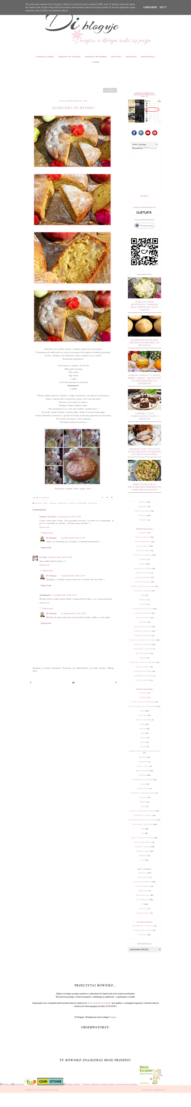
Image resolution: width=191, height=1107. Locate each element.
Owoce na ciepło (142, 617)
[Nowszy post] (30, 682)
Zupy (143, 860)
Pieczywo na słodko (143, 626)
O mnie (95, 62)
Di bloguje (51, 537)
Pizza (143, 806)
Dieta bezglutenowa (142, 882)
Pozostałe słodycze (143, 644)
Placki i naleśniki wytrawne (143, 811)
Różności (143, 520)
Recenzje (131, 57)
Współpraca (148, 57)
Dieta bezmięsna (143, 886)
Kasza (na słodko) (143, 582)
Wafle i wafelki (143, 667)
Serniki (143, 658)
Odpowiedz (44, 527)
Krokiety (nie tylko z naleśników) (144, 751)
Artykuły (116, 57)
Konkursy (142, 506)
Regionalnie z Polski (143, 930)
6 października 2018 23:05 (73, 537)
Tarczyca (143, 908)
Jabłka (53, 503)
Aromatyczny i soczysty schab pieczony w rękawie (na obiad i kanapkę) (144, 451)
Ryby (143, 829)
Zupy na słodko (143, 680)
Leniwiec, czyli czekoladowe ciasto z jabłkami (144, 416)
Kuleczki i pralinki (142, 591)
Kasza (142, 742)
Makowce (143, 600)
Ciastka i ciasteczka (142, 555)
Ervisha (43, 557)
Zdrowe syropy (143, 913)
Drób (142, 711)
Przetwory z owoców (143, 649)
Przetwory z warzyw (142, 815)
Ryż (142, 833)
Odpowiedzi (47, 532)
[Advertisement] (81, 72)
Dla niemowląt (142, 899)
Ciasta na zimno (143, 550)
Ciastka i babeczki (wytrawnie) (143, 706)
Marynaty (143, 762)
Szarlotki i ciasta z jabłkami (72, 503)
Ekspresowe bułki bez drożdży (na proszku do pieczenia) (144, 342)
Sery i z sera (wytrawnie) (142, 838)
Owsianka (143, 622)
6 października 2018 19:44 (69, 516)
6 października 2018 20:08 (60, 557)
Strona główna (45, 57)
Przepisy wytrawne (96, 57)
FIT (142, 904)
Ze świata (92, 503)
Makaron (143, 757)
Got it (163, 7)
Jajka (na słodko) (142, 577)
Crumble (143, 559)
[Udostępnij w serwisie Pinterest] (112, 498)
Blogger (112, 1017)
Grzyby (143, 729)
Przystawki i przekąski (142, 824)
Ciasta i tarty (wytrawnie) (143, 702)
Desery (142, 564)
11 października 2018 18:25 (73, 613)
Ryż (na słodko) (143, 653)
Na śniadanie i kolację (142, 608)
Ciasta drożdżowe (143, 541)
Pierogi (143, 802)
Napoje (143, 784)
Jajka (142, 733)
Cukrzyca (142, 873)
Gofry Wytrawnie (143, 720)
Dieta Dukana (143, 877)
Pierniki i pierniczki (143, 631)
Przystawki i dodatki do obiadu (143, 820)
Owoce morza (143, 788)
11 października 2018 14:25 (64, 595)
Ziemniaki (143, 855)
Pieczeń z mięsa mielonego (143, 793)
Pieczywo (143, 797)
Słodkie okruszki (47, 516)
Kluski (143, 746)
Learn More (150, 7)
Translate (153, 148)
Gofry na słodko (143, 573)
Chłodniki (143, 697)
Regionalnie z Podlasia (142, 926)
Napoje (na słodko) (142, 613)
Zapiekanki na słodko (143, 676)
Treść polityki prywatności (99, 1003)
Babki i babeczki (142, 537)
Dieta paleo (143, 890)
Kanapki (143, 737)
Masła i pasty (143, 766)
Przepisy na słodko (69, 57)
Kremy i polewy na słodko (143, 586)
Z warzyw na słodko (143, 671)
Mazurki (143, 604)
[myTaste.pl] (18, 1084)
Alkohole (143, 532)
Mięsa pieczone (142, 770)
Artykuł (143, 502)
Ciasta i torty (42, 503)
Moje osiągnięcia (142, 511)
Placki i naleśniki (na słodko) (142, 640)
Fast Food (142, 715)
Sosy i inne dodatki (143, 842)
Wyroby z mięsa (143, 851)
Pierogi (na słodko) (143, 635)
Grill (142, 724)
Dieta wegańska (143, 895)
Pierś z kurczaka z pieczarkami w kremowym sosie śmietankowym (144, 487)
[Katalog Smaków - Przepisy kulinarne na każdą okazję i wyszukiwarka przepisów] (100, 1084)
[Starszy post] (116, 682)
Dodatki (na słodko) (143, 568)
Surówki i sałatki (142, 846)
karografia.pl (160, 1090)
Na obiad (142, 775)
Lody (143, 595)
